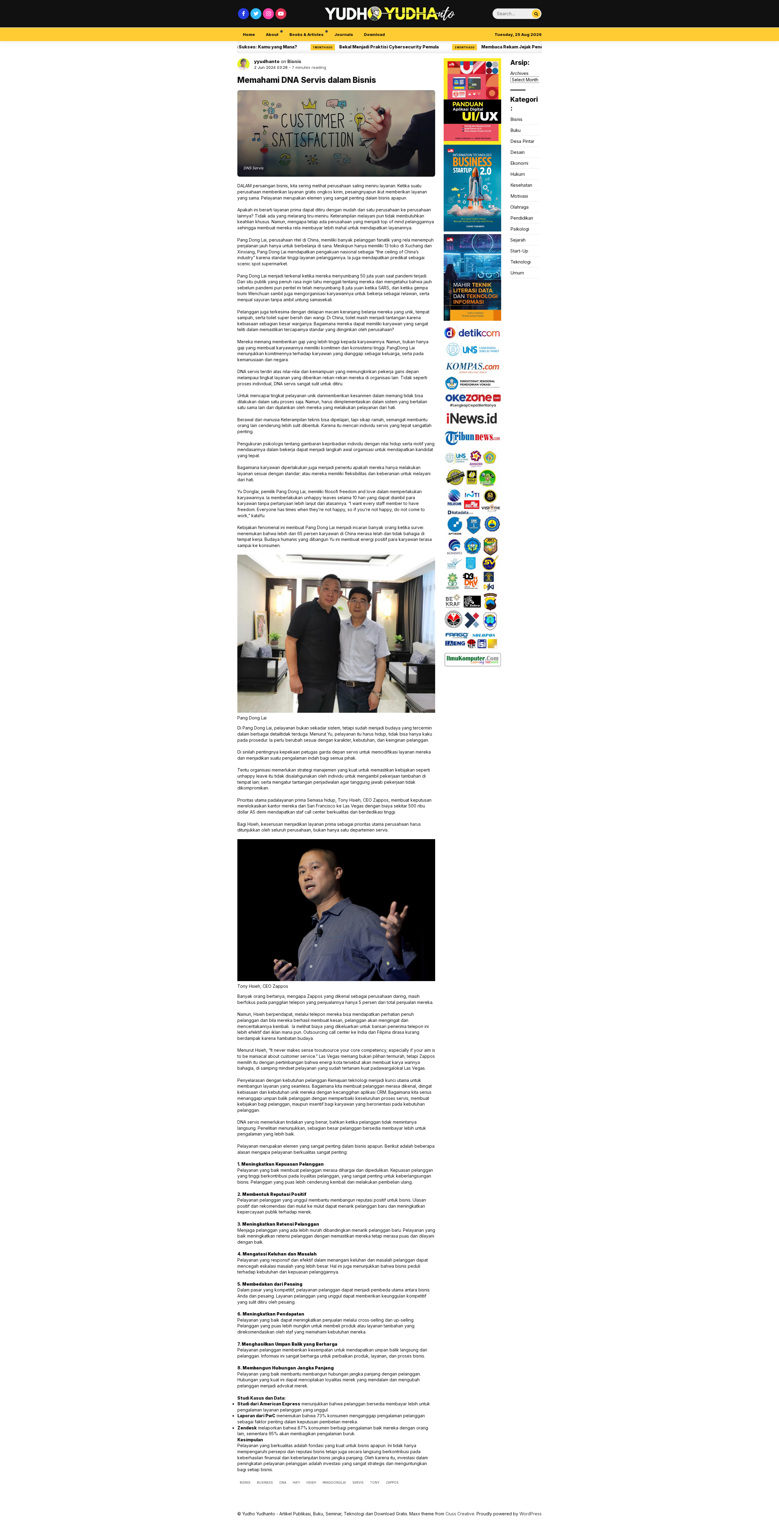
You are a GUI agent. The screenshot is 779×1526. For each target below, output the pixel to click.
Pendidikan (521, 218)
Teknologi (520, 262)
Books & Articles (306, 34)
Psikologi (519, 229)
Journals (343, 34)
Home (249, 34)
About (272, 34)
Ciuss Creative (459, 1513)
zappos (392, 1482)
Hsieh (311, 1482)
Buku (515, 130)
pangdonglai (334, 1482)
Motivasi (519, 196)
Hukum (517, 174)
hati (296, 1482)
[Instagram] (268, 13)
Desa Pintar (522, 141)
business (265, 1482)
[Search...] (536, 13)
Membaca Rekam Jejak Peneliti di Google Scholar (482, 46)
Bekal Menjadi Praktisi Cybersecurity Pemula (336, 46)
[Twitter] (255, 13)
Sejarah (518, 240)
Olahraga (519, 207)
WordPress (530, 1513)
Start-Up (519, 251)
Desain (517, 152)
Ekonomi (519, 163)
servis (358, 1482)
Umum (517, 273)
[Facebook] (243, 13)
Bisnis (294, 61)
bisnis (245, 1482)
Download (374, 34)
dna (282, 1482)
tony (374, 1482)
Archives (519, 73)
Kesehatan (521, 185)
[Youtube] (280, 13)
